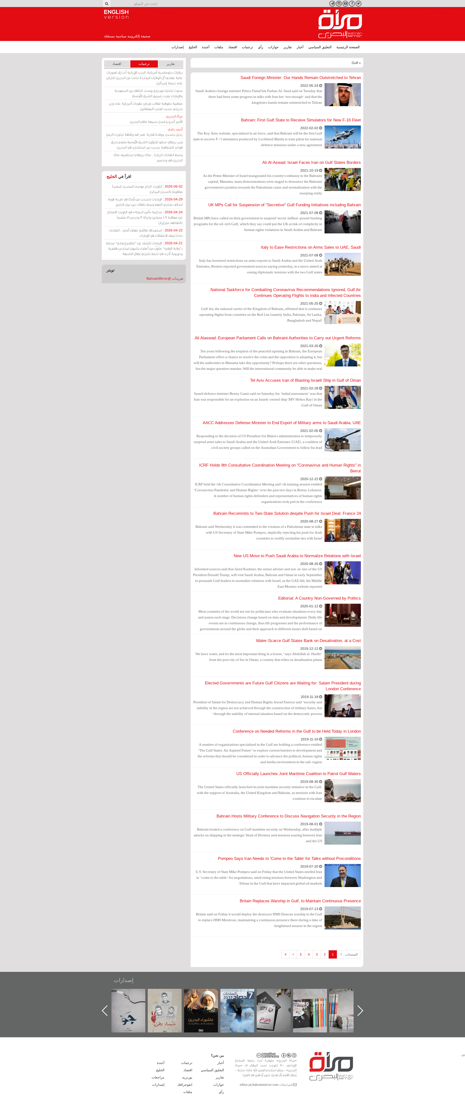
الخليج (193, 47)
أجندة (205, 47)
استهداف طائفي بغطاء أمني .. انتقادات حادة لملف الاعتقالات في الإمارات (146, 233)
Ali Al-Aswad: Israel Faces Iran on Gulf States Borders (311, 162)
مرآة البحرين (340, 24)
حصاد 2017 (278, 994)
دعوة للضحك (133, 994)
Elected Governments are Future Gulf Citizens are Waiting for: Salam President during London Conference (283, 686)
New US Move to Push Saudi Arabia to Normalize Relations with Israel (297, 556)
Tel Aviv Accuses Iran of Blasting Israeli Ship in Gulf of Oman (305, 380)
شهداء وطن (206, 994)
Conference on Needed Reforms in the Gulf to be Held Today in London (297, 731)
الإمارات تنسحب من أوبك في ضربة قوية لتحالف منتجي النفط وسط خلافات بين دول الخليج (145, 202)
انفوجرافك (184, 1084)
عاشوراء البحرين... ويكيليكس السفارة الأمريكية (242, 1000)
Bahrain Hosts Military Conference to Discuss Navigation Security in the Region (289, 816)
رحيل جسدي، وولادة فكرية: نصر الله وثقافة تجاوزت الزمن (144, 132)
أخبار (300, 47)
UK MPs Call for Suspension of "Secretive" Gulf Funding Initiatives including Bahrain (284, 205)
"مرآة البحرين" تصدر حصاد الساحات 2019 (351, 1000)
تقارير (288, 47)
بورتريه (187, 1077)
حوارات (273, 47)
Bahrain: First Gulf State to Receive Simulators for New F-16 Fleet (301, 120)
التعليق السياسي (320, 47)
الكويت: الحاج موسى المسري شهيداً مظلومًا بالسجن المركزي (147, 189)
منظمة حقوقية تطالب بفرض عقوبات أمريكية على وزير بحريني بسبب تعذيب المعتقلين (146, 106)
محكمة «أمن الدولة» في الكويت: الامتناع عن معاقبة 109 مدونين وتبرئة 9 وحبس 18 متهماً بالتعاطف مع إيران (145, 217)
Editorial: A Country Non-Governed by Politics (319, 598)
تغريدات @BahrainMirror (165, 278)
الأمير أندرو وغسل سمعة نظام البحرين (156, 119)
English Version (116, 14)
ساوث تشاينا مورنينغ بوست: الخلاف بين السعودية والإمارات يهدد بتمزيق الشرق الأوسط (148, 93)
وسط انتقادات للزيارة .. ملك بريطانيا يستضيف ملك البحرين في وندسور (148, 157)
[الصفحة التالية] (293, 954)
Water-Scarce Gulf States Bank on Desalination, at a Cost (308, 640)
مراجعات (158, 1077)
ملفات (218, 47)
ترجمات (247, 47)
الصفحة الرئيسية (348, 47)
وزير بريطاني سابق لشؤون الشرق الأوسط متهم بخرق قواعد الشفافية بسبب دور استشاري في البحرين (147, 144)
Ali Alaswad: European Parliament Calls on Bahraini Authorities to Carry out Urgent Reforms (278, 338)
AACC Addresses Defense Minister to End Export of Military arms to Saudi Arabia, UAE (282, 422)
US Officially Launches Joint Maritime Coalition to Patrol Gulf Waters (298, 773)
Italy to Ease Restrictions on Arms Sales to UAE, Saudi (311, 247)
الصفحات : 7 (349, 954)
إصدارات (177, 47)
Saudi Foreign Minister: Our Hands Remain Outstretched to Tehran (300, 77)
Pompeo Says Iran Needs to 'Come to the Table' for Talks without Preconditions (289, 858)
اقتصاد (232, 47)
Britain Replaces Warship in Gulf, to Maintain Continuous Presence (300, 901)
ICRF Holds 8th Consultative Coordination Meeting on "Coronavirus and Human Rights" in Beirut (280, 468)
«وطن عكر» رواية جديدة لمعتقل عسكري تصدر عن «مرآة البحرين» (314, 1003)
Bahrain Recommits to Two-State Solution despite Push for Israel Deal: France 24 (287, 513)
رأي (260, 47)
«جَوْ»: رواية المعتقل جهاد (169, 997)
